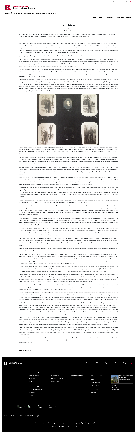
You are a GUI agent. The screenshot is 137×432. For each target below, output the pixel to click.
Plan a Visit (31, 395)
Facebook (24, 407)
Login (37, 416)
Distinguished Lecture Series (96, 375)
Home (94, 17)
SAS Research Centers (55, 381)
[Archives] (114, 18)
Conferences (93, 392)
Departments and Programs (57, 378)
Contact (129, 17)
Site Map (12, 416)
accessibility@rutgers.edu (63, 423)
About (100, 17)
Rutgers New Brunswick (34, 375)
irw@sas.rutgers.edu (116, 389)
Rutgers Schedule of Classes (35, 386)
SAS (117, 2)
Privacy (72, 380)
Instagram (45, 407)
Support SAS (53, 386)
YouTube (54, 407)
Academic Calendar (33, 384)
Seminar (92, 379)
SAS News (104, 2)
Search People (123, 2)
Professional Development (96, 385)
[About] (103, 18)
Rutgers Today (32, 378)
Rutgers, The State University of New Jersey (64, 426)
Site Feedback (29, 416)
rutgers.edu (111, 2)
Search (20, 416)
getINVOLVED (32, 392)
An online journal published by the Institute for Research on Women (35, 13)
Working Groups (94, 389)
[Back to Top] (133, 428)
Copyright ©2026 (51, 426)
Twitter (33, 407)
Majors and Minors (55, 375)
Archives (110, 17)
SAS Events (97, 2)
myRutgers (31, 381)
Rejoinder (9, 13)
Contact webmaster (86, 426)
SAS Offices (53, 384)
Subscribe (120, 17)
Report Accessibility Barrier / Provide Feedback (86, 423)
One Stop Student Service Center (36, 389)
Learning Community (95, 382)
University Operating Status (77, 375)
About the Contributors (25, 350)
